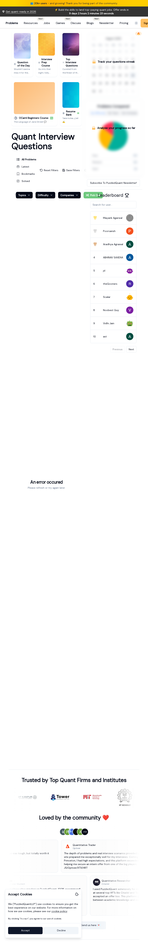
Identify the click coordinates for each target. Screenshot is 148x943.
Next (131, 353)
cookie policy (59, 911)
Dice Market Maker (73, 3)
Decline (61, 930)
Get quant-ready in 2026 (21, 15)
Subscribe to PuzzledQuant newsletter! (113, 186)
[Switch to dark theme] (136, 26)
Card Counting (51, 3)
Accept (25, 930)
